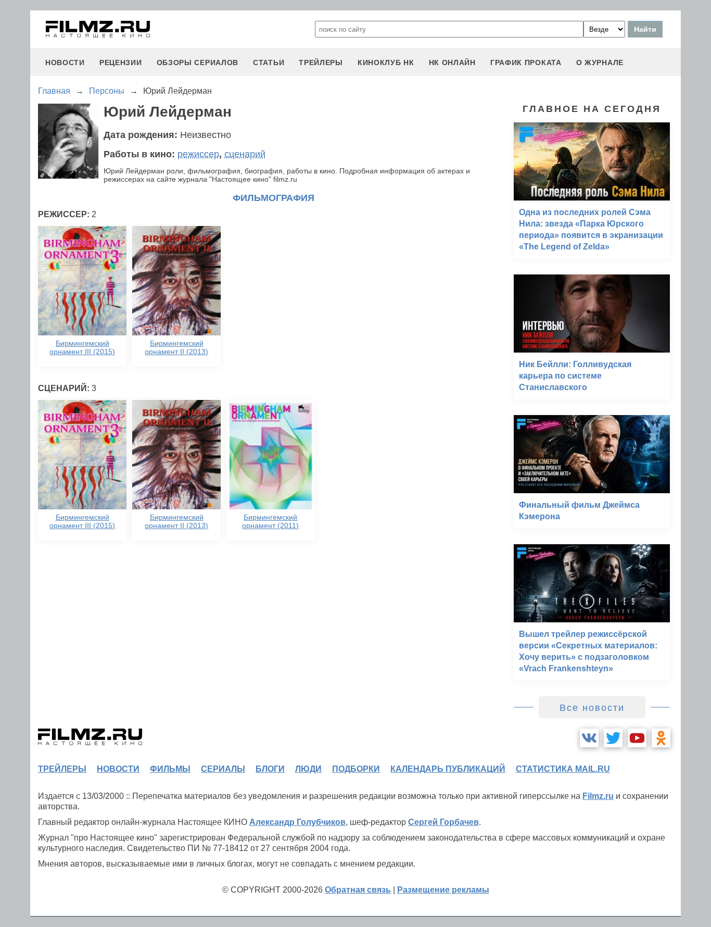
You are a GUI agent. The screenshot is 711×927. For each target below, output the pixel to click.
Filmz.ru (598, 796)
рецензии (120, 62)
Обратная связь (358, 889)
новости (65, 62)
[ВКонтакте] (589, 738)
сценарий (244, 154)
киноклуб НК (386, 62)
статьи (268, 62)
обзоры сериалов (198, 62)
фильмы (170, 769)
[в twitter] (613, 738)
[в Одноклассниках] (661, 738)
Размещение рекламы (443, 889)
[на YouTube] (637, 738)
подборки (356, 769)
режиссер (198, 154)
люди (308, 769)
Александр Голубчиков (297, 822)
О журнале (600, 62)
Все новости (592, 708)
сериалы (223, 769)
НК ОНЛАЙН (452, 62)
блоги (270, 769)
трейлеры (321, 62)
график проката (526, 62)
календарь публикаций (447, 769)
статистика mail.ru (563, 769)
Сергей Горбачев (443, 822)
